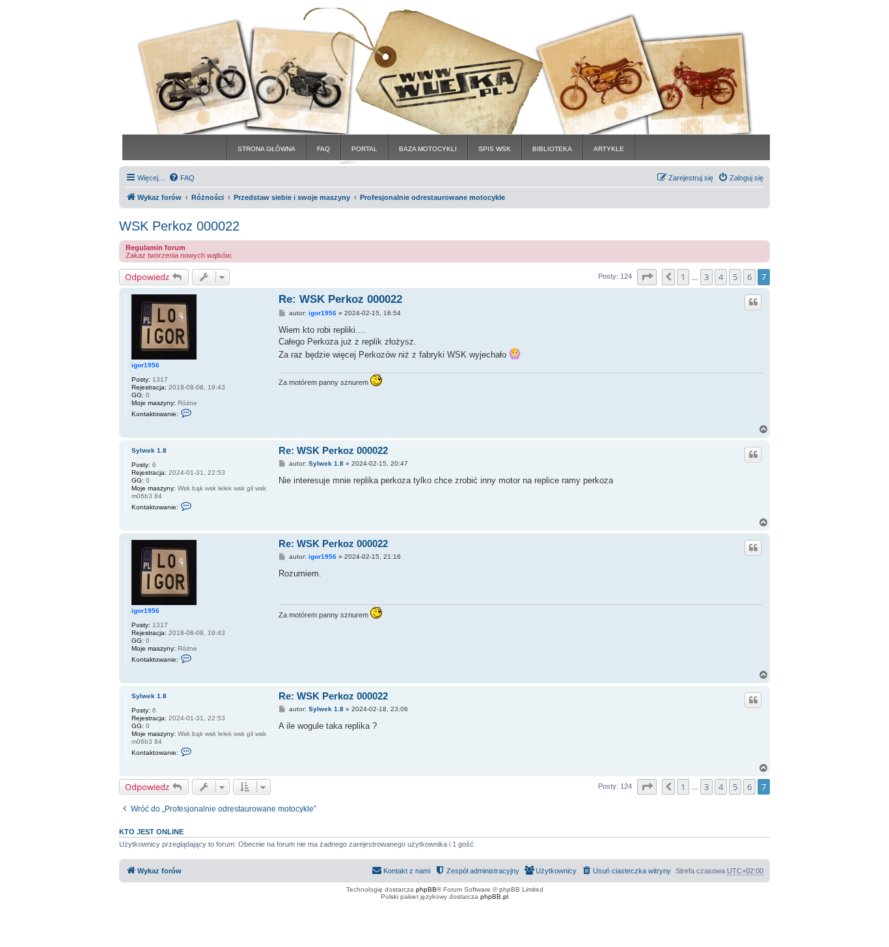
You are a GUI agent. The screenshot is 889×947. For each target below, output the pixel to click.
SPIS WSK (494, 148)
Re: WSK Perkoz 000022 (340, 299)
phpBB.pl (494, 896)
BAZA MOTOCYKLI (428, 148)
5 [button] (735, 277)
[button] (647, 277)
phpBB (426, 889)
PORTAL (364, 148)
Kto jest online (151, 832)
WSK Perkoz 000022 (179, 226)
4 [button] (720, 277)
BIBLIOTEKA (552, 148)
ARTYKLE (609, 148)
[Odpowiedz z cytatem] (753, 302)
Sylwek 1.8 (149, 450)
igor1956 (145, 365)
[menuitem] (182, 178)
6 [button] (749, 277)
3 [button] (706, 277)
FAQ (323, 148)
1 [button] (683, 277)
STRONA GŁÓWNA (266, 148)
